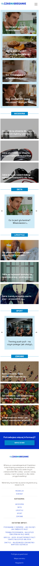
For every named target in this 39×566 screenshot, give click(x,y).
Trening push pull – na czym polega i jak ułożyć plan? (19, 343)
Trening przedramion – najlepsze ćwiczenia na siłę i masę (19, 533)
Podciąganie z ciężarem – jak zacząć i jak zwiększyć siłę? (19, 528)
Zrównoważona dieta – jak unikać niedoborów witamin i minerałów (16, 419)
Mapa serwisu (19, 558)
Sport (19, 310)
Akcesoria (19, 113)
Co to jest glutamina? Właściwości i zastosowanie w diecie (19, 28)
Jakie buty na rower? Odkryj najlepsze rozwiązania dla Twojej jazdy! (18, 176)
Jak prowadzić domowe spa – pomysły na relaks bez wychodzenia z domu (16, 253)
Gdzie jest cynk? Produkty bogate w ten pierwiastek (17, 52)
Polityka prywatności (19, 554)
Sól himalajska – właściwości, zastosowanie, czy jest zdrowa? (19, 76)
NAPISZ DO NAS (20, 443)
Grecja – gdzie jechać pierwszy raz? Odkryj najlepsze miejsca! (19, 538)
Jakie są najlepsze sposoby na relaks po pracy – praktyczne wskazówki (17, 275)
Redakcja (19, 491)
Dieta (19, 189)
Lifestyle (19, 235)
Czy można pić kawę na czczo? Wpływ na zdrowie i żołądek (18, 100)
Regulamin (19, 563)
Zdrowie (19, 356)
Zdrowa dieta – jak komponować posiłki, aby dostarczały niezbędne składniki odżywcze (18, 397)
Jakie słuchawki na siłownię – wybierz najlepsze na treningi (16, 154)
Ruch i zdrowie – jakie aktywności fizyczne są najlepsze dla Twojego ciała (15, 375)
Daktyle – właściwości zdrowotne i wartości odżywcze (19, 543)
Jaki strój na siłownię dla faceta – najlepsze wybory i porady (18, 132)
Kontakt (19, 494)
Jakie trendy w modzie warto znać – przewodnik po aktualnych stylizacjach (16, 297)
